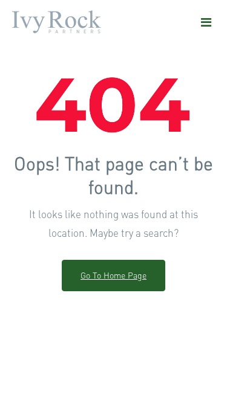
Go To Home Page (113, 274)
